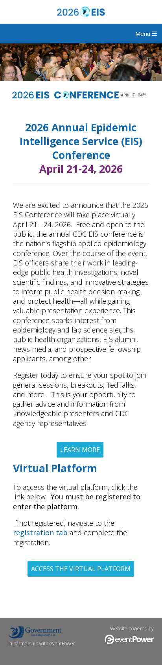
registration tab (40, 532)
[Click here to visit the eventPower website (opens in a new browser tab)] (129, 642)
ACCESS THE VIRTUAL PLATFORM (81, 568)
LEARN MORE (80, 449)
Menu (143, 33)
